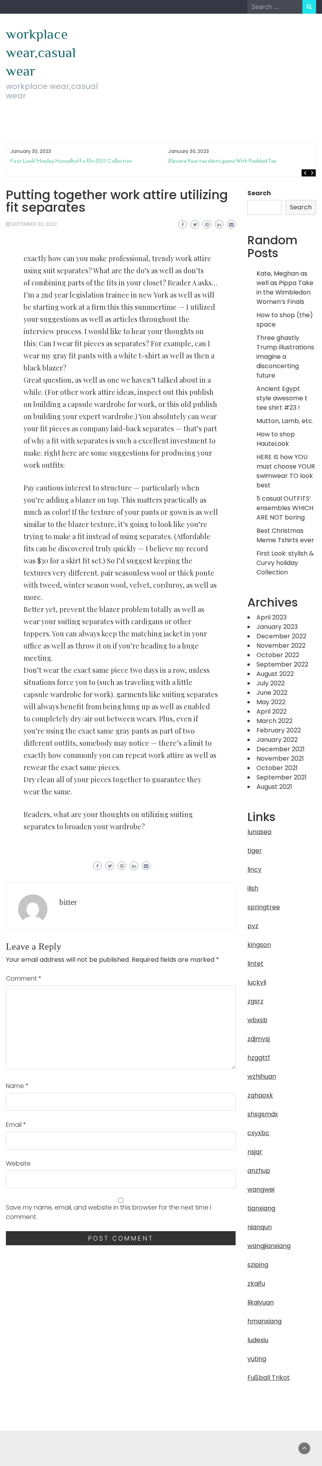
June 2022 (271, 692)
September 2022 (282, 664)
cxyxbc (258, 1132)
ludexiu (257, 1339)
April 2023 (271, 617)
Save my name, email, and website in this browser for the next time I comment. (108, 1212)
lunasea (259, 831)
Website (18, 1163)
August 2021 (274, 786)
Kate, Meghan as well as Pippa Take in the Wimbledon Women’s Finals (284, 287)
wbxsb (257, 1020)
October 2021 (277, 767)
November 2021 (280, 758)
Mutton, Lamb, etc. (284, 420)
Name (17, 1085)
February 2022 (278, 730)
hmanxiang (264, 1321)
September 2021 (281, 777)
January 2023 (277, 626)
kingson (259, 944)
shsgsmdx (262, 1114)
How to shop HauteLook (275, 439)
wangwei (260, 1189)
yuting (256, 1358)
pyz (252, 925)
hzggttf (258, 1057)
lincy (254, 869)
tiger (254, 850)
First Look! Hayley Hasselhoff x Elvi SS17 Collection (71, 161)
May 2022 (270, 702)
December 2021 (280, 749)
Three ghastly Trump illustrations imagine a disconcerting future (285, 356)
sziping (257, 1264)
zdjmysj (258, 1038)
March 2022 (274, 720)
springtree (263, 907)
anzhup (258, 1170)
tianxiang (261, 1208)
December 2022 (281, 636)
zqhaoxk (260, 1095)
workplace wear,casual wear (41, 52)
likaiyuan (260, 1302)
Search (259, 193)
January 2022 (277, 739)
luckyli (256, 982)
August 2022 (275, 673)
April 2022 (271, 711)
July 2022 (270, 683)
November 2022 (281, 645)
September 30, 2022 (34, 224)
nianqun (259, 1227)
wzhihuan (261, 1076)
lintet (255, 963)
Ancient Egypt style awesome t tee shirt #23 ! (281, 398)
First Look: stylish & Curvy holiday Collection (285, 563)
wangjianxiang (269, 1245)
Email (16, 1124)
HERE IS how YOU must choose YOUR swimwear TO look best (285, 471)
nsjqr (254, 1151)
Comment (24, 978)
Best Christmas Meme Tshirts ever (285, 535)
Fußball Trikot (268, 1377)
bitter (68, 902)
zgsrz (255, 1001)
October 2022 (277, 654)
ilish (252, 888)
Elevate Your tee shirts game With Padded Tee (222, 161)
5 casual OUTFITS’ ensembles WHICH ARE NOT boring (284, 508)
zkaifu (256, 1283)
